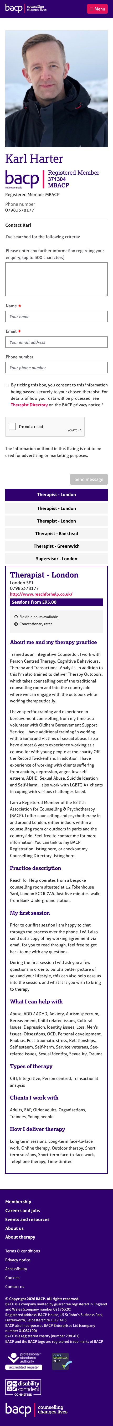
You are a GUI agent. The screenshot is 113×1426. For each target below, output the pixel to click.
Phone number (19, 356)
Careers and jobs (22, 1210)
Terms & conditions (22, 1251)
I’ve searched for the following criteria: (43, 236)
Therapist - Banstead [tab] (56, 533)
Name (11, 305)
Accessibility (16, 1268)
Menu (100, 9)
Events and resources (27, 1219)
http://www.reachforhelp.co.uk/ (41, 594)
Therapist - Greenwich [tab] (57, 546)
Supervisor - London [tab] (56, 558)
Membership (18, 1201)
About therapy (20, 1237)
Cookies (12, 1277)
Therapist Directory (29, 404)
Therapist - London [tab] (56, 494)
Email (11, 331)
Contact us (14, 1286)
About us (14, 1228)
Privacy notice (17, 1259)
